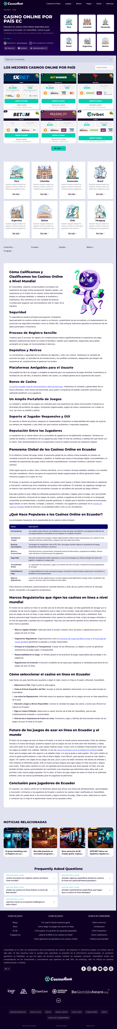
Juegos (68, 3)
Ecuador (35, 247)
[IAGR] (11, 994)
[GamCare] (39, 994)
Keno (14, 930)
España (61, 247)
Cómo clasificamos (99, 938)
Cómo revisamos (98, 934)
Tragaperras (14, 938)
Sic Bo (14, 934)
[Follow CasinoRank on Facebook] (82, 972)
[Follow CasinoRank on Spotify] (104, 972)
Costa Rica (8, 247)
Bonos (78, 3)
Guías (98, 3)
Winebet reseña (95, 105)
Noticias (109, 3)
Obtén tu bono (21, 101)
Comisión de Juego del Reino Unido (74, 642)
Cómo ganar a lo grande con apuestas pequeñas (55, 934)
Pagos (88, 3)
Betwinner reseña (58, 105)
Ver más (56, 148)
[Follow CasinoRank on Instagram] (88, 972)
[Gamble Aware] (90, 994)
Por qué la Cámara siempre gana (55, 925)
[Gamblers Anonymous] (23, 994)
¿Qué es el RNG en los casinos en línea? (55, 938)
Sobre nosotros (98, 925)
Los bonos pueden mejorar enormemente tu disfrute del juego (36, 386)
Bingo (14, 925)
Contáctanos (98, 930)
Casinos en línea (53, 3)
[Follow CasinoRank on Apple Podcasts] (110, 972)
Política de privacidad (98, 942)
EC (6, 972)
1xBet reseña (21, 105)
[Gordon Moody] (59, 994)
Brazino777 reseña (58, 139)
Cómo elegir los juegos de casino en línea (55, 930)
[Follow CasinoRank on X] (93, 972)
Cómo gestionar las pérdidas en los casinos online (55, 942)
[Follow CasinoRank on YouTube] (99, 972)
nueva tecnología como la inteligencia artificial (77, 753)
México (89, 247)
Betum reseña (21, 139)
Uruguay (8, 251)
